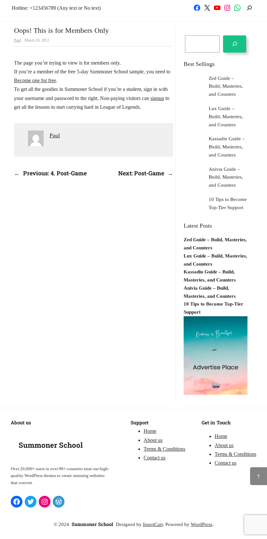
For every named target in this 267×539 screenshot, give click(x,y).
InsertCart (153, 524)
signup (157, 98)
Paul (17, 40)
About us (153, 440)
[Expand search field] (249, 8)
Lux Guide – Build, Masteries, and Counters (226, 116)
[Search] (234, 44)
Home (150, 431)
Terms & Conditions (164, 449)
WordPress (201, 524)
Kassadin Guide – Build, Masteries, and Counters (227, 146)
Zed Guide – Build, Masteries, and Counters (226, 86)
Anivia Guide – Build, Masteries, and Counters (226, 177)
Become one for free (35, 80)
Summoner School (51, 445)
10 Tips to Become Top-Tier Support (228, 203)
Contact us (154, 457)
